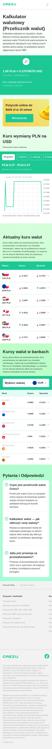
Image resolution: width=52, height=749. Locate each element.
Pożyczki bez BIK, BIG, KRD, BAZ (17, 610)
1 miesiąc (35, 157)
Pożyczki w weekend (12, 618)
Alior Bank (6, 457)
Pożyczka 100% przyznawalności (17, 614)
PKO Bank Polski (8, 412)
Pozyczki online (9, 601)
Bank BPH (6, 400)
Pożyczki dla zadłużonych (14, 622)
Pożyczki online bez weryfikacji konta (19, 627)
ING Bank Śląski (8, 446)
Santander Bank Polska (11, 434)
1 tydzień (22, 157)
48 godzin (8, 157)
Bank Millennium (8, 423)
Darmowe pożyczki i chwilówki (16, 605)
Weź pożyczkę (19, 118)
